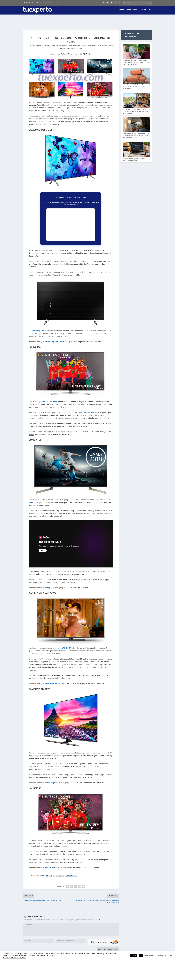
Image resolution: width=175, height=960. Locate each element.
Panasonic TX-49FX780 (63, 648)
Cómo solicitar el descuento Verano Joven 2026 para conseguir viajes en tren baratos (135, 111)
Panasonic (60, 875)
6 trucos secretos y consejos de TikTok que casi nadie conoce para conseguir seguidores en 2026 (136, 135)
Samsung (69, 875)
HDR (50, 875)
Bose (39, 3)
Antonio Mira (66, 54)
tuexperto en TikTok (51, 3)
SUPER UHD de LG (50, 402)
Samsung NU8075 (53, 783)
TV (150, 10)
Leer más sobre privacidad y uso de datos (158, 956)
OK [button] (141, 955)
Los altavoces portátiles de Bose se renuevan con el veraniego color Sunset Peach (135, 87)
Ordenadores (132, 10)
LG (54, 875)
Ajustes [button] (134, 955)
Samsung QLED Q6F (38, 331)
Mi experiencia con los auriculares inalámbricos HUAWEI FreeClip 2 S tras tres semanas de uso (136, 62)
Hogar (121, 10)
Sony (75, 875)
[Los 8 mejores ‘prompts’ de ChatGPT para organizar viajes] (136, 149)
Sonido (143, 10)
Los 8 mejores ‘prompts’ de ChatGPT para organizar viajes (135, 159)
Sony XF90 (50, 588)
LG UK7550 (50, 868)
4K (47, 875)
